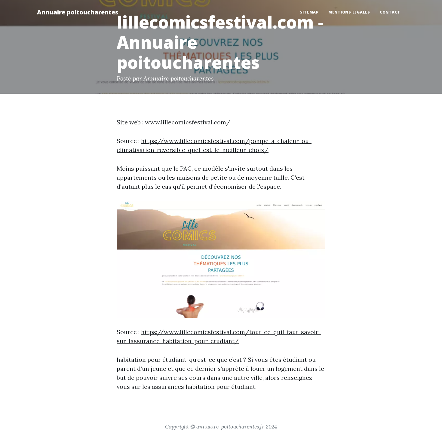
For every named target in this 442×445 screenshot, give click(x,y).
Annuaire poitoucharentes (77, 12)
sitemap (309, 12)
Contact (390, 12)
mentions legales (349, 12)
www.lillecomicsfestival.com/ (187, 122)
